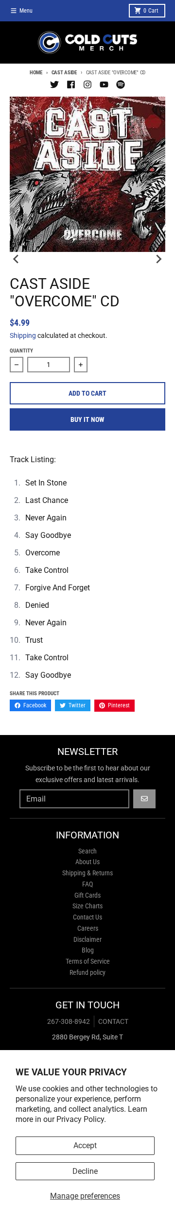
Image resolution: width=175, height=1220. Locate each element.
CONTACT (113, 1021)
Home (36, 72)
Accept (85, 1145)
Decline (85, 1171)
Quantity (21, 351)
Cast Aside (64, 72)
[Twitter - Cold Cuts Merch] (54, 84)
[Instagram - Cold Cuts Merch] (87, 84)
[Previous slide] (16, 259)
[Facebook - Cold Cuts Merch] (71, 84)
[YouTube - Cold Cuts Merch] (104, 84)
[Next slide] (158, 259)
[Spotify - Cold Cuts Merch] (120, 84)
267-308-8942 (68, 1021)
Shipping (23, 335)
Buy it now (87, 419)
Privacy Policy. (81, 1119)
